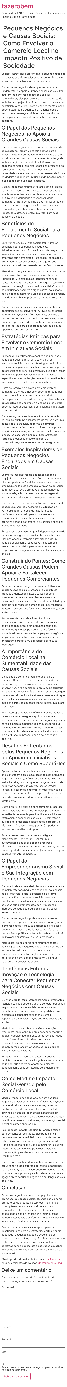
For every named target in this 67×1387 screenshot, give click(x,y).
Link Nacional (52, 1259)
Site (4, 1352)
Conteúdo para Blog (50, 1262)
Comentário (9, 1287)
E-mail (6, 1339)
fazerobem (17, 6)
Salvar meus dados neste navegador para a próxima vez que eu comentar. (32, 1368)
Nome (6, 1327)
